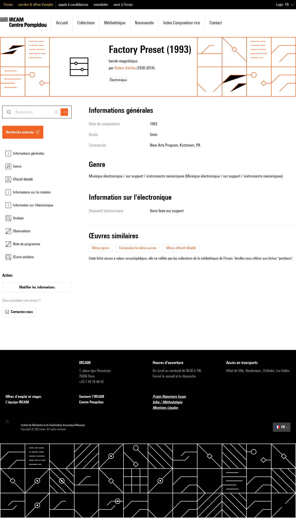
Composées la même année (137, 248)
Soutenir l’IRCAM (91, 396)
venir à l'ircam (123, 4)
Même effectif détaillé (181, 248)
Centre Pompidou (91, 402)
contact (216, 22)
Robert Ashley (125, 67)
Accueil (62, 22)
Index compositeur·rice (181, 22)
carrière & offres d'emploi (35, 4)
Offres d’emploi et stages (23, 396)
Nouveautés (144, 22)
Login (279, 4)
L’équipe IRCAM (17, 402)
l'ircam (8, 4)
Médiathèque (114, 22)
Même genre (100, 248)
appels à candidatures (73, 4)
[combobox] (37, 112)
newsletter (101, 4)
